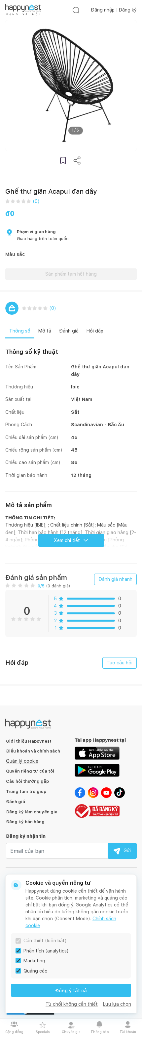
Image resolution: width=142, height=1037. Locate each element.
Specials (43, 1032)
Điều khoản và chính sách (33, 751)
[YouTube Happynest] (106, 792)
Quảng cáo (35, 971)
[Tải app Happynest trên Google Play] (97, 770)
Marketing (34, 960)
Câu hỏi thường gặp (27, 781)
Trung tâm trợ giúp (26, 791)
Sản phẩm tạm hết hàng (71, 274)
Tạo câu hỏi (119, 662)
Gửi (127, 850)
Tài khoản (128, 1032)
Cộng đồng (14, 1032)
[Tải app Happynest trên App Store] (97, 752)
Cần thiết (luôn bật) (45, 940)
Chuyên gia (71, 1032)
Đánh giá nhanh (115, 579)
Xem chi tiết (67, 540)
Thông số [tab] (19, 330)
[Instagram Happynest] (93, 792)
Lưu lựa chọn (117, 1004)
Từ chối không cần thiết (72, 1004)
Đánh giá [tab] (69, 330)
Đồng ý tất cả (71, 990)
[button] (63, 160)
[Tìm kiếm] (76, 10)
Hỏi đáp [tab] (95, 330)
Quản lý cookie (22, 761)
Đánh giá (15, 801)
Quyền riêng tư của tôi (30, 771)
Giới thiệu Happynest (29, 741)
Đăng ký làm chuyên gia (31, 811)
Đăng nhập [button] (103, 9)
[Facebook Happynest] (80, 792)
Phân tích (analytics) (46, 950)
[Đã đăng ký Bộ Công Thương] (97, 810)
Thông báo (99, 1032)
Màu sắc (15, 254)
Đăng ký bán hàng (25, 821)
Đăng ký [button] (128, 9)
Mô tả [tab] (44, 330)
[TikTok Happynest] (119, 792)
